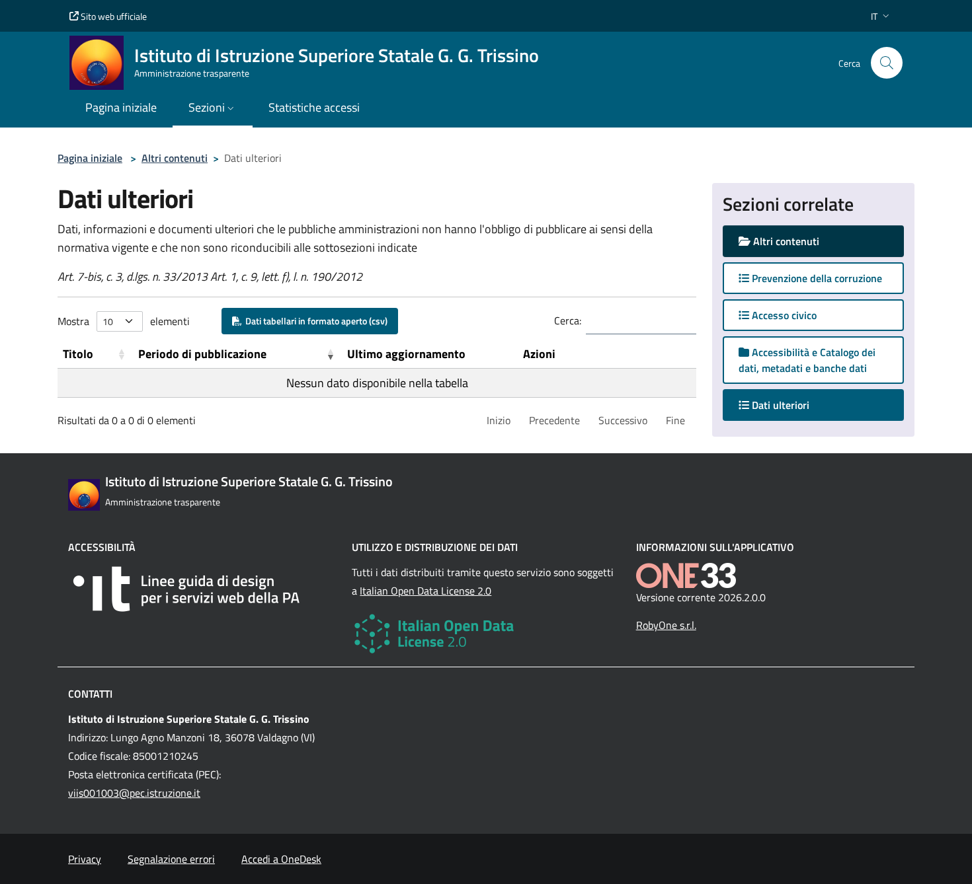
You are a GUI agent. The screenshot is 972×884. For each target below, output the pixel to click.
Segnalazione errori (171, 859)
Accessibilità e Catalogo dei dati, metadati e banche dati (807, 360)
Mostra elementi (124, 321)
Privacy (84, 859)
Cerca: (567, 320)
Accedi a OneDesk (281, 859)
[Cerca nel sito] (887, 63)
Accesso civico (783, 315)
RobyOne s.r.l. (666, 625)
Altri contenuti (175, 158)
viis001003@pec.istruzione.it (134, 793)
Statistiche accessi (314, 107)
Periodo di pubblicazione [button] (202, 354)
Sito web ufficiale (113, 16)
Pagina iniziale (90, 158)
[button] (881, 16)
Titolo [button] (78, 354)
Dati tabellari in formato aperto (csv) (314, 321)
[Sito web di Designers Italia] (202, 589)
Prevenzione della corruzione (815, 278)
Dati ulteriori (792, 404)
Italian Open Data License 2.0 (425, 591)
